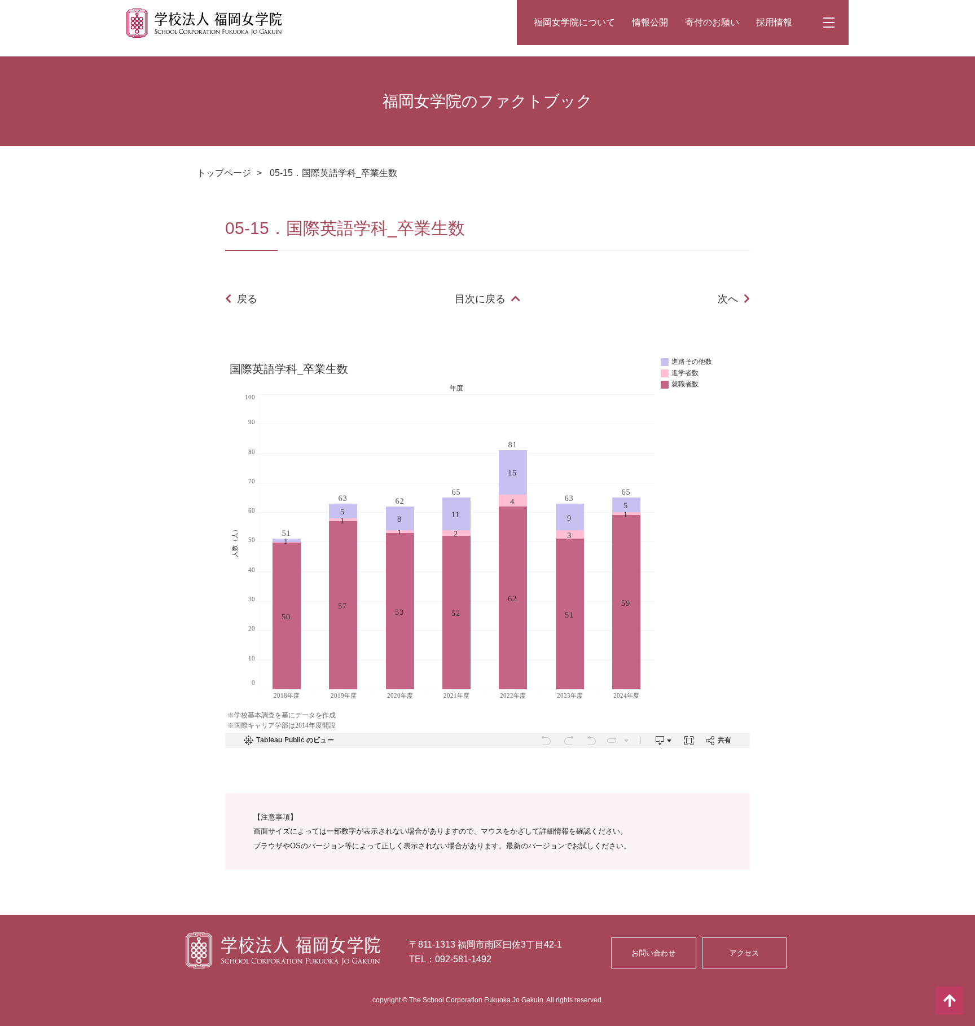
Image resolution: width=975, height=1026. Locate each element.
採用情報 (774, 22)
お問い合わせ (653, 953)
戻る (247, 299)
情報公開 (650, 22)
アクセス (744, 953)
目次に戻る (480, 299)
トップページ (224, 173)
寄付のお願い (712, 22)
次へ (728, 299)
